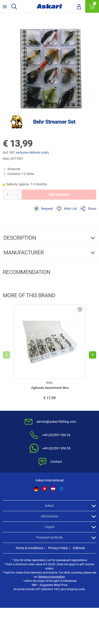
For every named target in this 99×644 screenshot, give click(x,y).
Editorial (79, 548)
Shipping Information (51, 576)
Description (20, 238)
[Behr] (16, 122)
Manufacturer (24, 252)
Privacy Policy (58, 548)
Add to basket (59, 194)
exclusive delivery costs (32, 152)
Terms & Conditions (29, 548)
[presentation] (6, 354)
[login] (79, 6)
